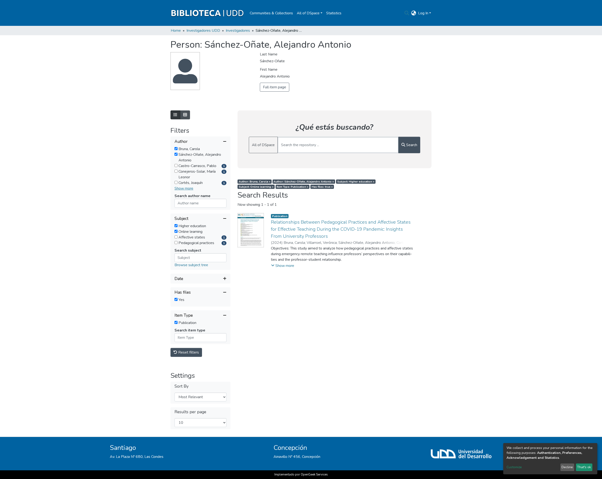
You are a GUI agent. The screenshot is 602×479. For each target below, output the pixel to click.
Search (411, 145)
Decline (567, 467)
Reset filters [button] (188, 352)
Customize (514, 467)
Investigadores (238, 30)
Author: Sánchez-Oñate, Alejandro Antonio (303, 181)
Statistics (333, 13)
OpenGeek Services (314, 474)
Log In (423, 13)
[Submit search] (407, 13)
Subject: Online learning (256, 187)
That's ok (584, 467)
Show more (183, 188)
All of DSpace (263, 145)
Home (176, 30)
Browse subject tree (191, 265)
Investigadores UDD (203, 30)
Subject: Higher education (355, 181)
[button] (414, 13)
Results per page (190, 411)
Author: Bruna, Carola (254, 181)
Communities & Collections (271, 13)
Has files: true (322, 187)
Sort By (181, 386)
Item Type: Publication (292, 187)
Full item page (274, 87)
